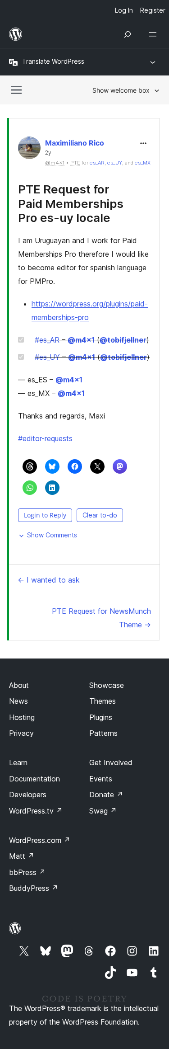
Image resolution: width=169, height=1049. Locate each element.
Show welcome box (121, 90)
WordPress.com (39, 840)
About (19, 685)
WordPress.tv (36, 810)
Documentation (34, 778)
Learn (18, 762)
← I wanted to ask (49, 579)
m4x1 (81, 339)
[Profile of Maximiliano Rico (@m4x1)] (29, 149)
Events (100, 778)
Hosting (22, 717)
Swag (103, 810)
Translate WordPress (53, 61)
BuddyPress (33, 888)
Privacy (21, 733)
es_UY (114, 163)
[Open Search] (127, 34)
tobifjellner (123, 339)
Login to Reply (45, 515)
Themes (102, 701)
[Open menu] (154, 34)
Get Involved (110, 762)
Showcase (106, 685)
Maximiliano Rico (74, 142)
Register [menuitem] (152, 10)
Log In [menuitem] (124, 10)
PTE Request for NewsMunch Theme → (101, 618)
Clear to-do (99, 515)
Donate (106, 794)
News (18, 701)
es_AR (97, 163)
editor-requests (45, 438)
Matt (21, 856)
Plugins (100, 717)
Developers (27, 794)
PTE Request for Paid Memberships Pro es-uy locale (70, 203)
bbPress (27, 872)
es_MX (143, 163)
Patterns (103, 733)
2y (48, 153)
